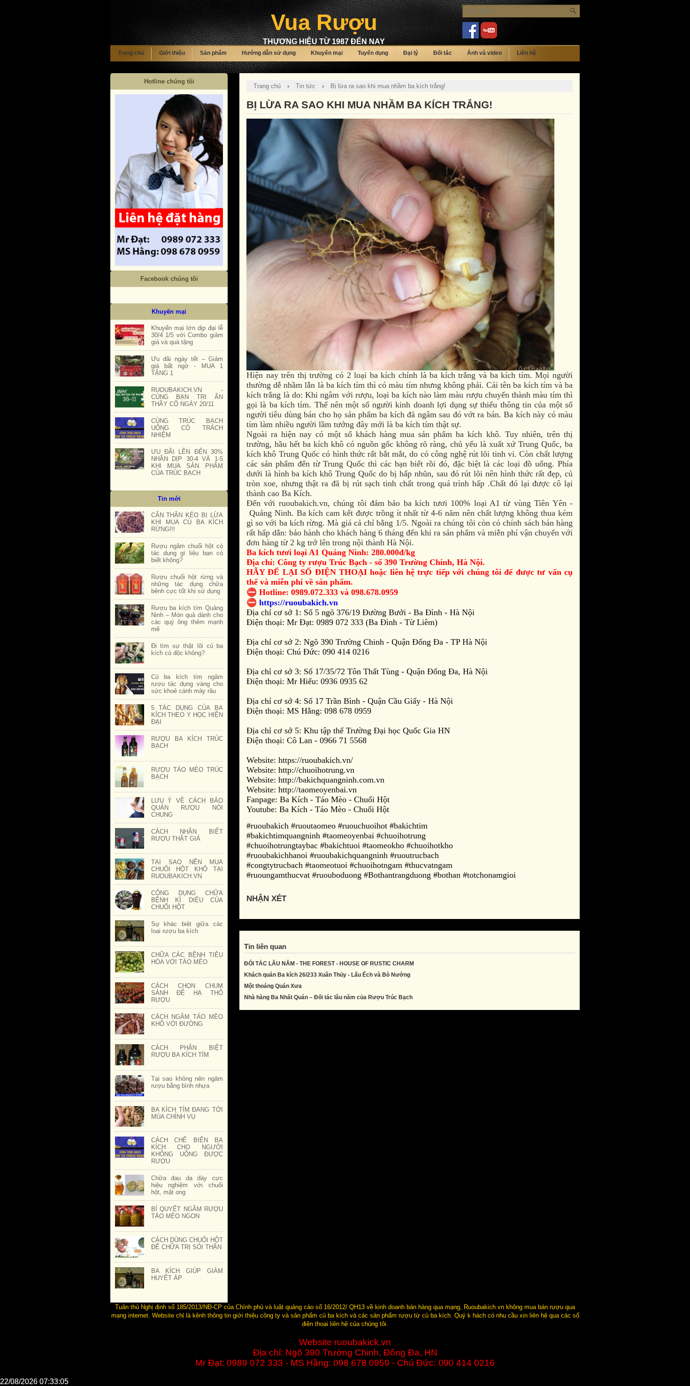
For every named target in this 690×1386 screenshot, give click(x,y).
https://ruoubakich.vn (298, 602)
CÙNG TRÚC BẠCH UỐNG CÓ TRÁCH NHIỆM (187, 427)
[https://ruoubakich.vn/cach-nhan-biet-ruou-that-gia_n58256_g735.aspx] (129, 838)
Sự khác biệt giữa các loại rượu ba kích (187, 927)
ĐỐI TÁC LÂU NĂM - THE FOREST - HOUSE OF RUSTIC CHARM (329, 963)
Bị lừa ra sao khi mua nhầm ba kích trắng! (387, 86)
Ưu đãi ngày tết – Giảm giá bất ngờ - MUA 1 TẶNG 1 (187, 366)
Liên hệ (526, 53)
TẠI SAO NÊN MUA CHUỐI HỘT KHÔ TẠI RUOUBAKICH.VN (187, 869)
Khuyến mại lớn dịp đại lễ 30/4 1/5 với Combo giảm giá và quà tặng (187, 335)
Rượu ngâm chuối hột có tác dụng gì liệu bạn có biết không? (187, 553)
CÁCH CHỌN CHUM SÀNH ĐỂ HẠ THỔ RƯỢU (187, 992)
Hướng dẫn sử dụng (269, 53)
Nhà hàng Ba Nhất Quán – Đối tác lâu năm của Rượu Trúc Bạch (328, 997)
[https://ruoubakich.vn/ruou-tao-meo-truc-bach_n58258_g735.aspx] (129, 776)
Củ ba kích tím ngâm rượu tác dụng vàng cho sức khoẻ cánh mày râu (187, 683)
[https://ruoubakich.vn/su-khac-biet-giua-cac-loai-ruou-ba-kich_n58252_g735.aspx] (129, 931)
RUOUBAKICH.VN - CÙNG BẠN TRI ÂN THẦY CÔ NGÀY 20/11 (187, 396)
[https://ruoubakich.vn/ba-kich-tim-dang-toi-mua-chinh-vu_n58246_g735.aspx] (129, 1116)
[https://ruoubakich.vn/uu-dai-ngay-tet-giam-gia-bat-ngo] (129, 366)
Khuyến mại (327, 53)
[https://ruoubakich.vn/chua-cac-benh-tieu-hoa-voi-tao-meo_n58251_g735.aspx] (129, 961)
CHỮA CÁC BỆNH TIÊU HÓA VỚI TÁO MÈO (187, 958)
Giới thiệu (172, 53)
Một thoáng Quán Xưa (273, 986)
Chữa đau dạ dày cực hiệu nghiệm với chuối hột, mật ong (187, 1185)
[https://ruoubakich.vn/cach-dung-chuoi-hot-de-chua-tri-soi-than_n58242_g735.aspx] (129, 1247)
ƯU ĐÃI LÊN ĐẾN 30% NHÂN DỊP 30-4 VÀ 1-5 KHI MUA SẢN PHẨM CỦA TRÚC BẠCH (187, 462)
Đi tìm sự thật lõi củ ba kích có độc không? (187, 649)
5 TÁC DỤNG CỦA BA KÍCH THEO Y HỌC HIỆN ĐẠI (187, 714)
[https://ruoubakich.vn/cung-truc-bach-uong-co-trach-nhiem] (129, 427)
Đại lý (410, 53)
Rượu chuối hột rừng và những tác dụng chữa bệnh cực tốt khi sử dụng (187, 584)
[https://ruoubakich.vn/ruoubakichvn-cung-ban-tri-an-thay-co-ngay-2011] (129, 396)
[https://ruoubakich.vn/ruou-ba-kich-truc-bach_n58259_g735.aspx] (129, 745)
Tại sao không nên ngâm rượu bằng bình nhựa (187, 1082)
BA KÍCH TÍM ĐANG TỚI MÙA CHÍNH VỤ (187, 1113)
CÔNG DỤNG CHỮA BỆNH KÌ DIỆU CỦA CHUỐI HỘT (187, 900)
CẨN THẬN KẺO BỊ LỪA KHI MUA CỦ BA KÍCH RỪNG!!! (187, 522)
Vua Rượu (324, 22)
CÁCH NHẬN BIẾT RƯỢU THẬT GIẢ (187, 835)
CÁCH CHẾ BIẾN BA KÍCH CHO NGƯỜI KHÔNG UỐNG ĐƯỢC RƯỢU (187, 1151)
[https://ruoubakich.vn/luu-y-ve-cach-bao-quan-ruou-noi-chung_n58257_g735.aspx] (129, 807)
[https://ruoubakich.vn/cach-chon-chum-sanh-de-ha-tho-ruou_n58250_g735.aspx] (129, 992)
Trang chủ (131, 53)
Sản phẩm (213, 53)
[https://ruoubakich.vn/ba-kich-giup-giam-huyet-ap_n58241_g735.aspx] (129, 1277)
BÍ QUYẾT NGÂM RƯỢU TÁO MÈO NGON (187, 1212)
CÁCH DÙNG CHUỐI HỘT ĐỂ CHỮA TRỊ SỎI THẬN (187, 1243)
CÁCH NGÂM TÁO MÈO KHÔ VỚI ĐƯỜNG (187, 1020)
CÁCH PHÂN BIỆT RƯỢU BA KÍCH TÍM (187, 1051)
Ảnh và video (484, 53)
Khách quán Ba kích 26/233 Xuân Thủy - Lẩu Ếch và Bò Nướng (327, 975)
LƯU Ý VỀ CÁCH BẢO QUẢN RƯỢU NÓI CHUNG (187, 807)
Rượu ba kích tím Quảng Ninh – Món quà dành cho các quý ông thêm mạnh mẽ (187, 618)
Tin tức (305, 86)
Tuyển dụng (373, 53)
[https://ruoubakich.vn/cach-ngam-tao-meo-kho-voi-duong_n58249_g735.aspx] (129, 1023)
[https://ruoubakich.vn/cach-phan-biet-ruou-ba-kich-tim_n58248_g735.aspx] (129, 1054)
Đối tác (442, 53)
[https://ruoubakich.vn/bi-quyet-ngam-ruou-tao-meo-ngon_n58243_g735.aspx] (129, 1216)
